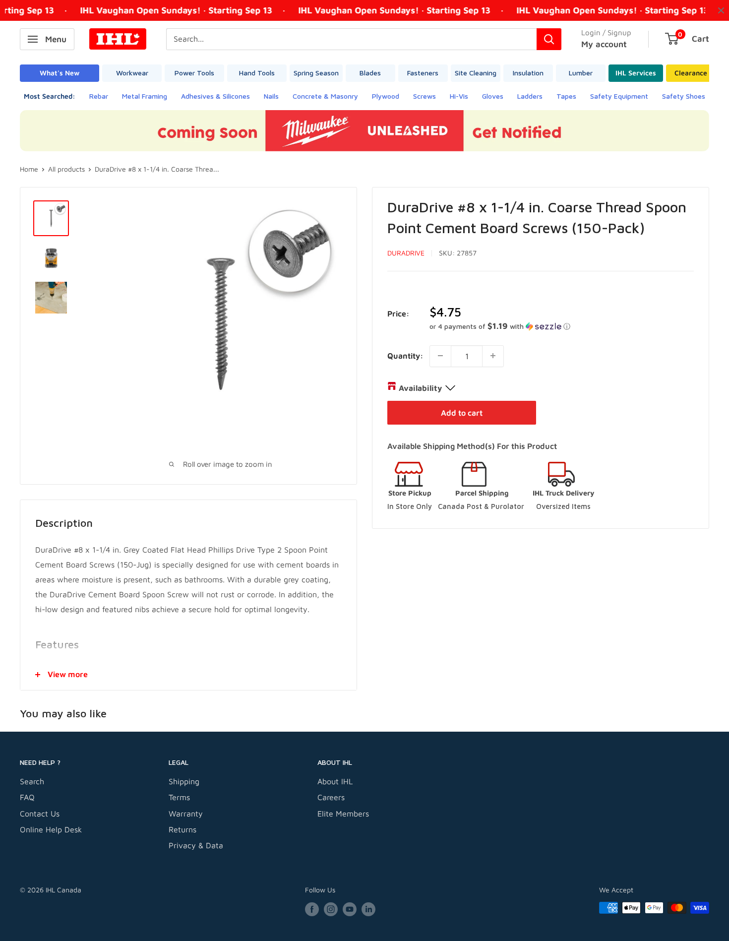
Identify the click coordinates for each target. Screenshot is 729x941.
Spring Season (316, 72)
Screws (424, 96)
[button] (561, 326)
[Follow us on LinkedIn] (368, 909)
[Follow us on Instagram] (331, 909)
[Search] (549, 39)
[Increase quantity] (493, 355)
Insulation (528, 72)
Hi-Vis (459, 96)
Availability (420, 387)
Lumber (581, 72)
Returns (182, 829)
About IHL (335, 781)
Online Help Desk (51, 829)
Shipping (184, 781)
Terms (179, 797)
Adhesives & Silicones (215, 96)
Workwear (132, 72)
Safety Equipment (619, 96)
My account (604, 44)
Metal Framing (144, 96)
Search (32, 781)
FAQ (27, 797)
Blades (370, 72)
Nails (271, 96)
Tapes (566, 96)
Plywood (385, 96)
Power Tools (194, 72)
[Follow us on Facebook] (312, 909)
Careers (331, 797)
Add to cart (462, 412)
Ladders (530, 96)
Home (29, 169)
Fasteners (422, 72)
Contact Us (40, 813)
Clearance (690, 72)
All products (66, 169)
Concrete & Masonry (325, 96)
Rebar (98, 96)
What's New (59, 72)
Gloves (492, 96)
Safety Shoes (683, 96)
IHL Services (635, 72)
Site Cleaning (475, 72)
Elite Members (343, 813)
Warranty (186, 813)
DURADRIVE (406, 253)
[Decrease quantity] (440, 355)
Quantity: (405, 355)
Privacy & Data (196, 845)
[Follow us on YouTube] (350, 909)
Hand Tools (257, 72)
